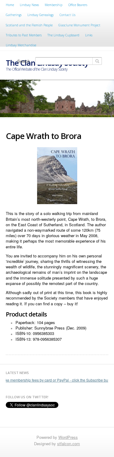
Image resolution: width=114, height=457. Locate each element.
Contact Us (67, 15)
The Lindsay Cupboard (63, 35)
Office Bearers (77, 5)
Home (10, 5)
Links (88, 35)
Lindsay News (29, 5)
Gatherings (14, 15)
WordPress (68, 437)
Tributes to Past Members (24, 35)
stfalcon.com (68, 443)
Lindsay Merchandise (21, 45)
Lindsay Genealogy (40, 15)
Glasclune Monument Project (79, 25)
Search (23, 61)
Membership (53, 5)
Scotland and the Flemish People (29, 25)
